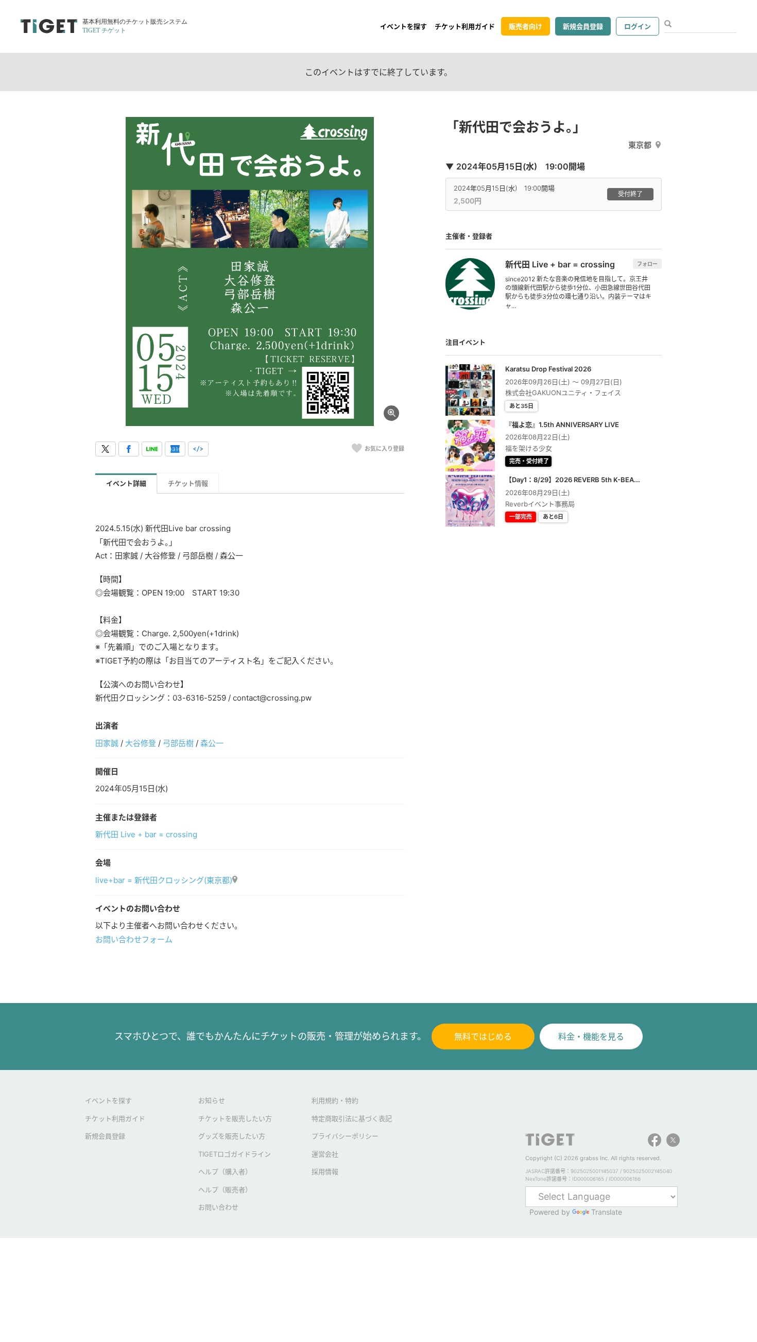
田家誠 (106, 743)
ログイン (637, 26)
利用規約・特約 (335, 1100)
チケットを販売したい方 (235, 1118)
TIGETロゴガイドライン (234, 1154)
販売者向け (525, 26)
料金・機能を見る (591, 1036)
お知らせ (211, 1100)
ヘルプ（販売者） (225, 1189)
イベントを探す (403, 26)
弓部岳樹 (178, 743)
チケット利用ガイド (465, 26)
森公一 (211, 743)
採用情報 (325, 1171)
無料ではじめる (483, 1036)
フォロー (647, 264)
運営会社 (325, 1154)
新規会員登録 (583, 26)
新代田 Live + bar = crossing (146, 834)
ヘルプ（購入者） (225, 1171)
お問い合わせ (218, 1207)
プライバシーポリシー (345, 1136)
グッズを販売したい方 (231, 1136)
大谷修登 (140, 743)
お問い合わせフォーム (134, 939)
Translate (606, 1212)
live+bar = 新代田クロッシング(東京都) (163, 880)
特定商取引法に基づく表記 (352, 1118)
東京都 (639, 145)
